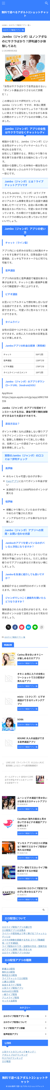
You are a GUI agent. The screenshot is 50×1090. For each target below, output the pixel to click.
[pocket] (21, 627)
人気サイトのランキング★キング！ (19, 1051)
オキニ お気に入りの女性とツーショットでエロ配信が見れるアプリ (31, 677)
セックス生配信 (9, 1000)
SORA (20, 719)
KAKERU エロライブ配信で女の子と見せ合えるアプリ (32, 890)
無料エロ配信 (8, 971)
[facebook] (15, 627)
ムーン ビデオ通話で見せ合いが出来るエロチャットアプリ (32, 799)
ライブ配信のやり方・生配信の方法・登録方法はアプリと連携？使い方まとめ (24, 948)
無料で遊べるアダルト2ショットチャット (25, 13)
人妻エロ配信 (8, 981)
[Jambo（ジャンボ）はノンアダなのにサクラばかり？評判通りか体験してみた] (28, 627)
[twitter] (8, 627)
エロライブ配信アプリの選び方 (17, 927)
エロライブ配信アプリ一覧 (14, 637)
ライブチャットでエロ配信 (15, 978)
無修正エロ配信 (9, 975)
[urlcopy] (41, 627)
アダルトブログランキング (15, 1054)
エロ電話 (6, 1061)
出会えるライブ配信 (11, 984)
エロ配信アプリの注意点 (13, 930)
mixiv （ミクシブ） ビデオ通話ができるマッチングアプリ (31, 700)
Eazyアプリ (12, 481)
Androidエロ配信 (10, 991)
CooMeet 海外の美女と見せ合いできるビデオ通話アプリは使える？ (32, 822)
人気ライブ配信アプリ (12, 987)
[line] (35, 627)
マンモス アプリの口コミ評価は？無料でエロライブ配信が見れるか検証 (32, 846)
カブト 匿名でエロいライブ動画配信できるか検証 (32, 869)
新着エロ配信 (8, 968)
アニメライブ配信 (10, 997)
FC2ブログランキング (12, 1058)
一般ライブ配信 (9, 994)
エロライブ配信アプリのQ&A (16, 952)
